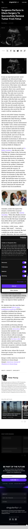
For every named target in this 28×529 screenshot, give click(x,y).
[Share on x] (7, 50)
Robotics (4, 7)
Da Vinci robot (15, 339)
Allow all (14, 286)
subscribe (24, 2)
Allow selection (14, 290)
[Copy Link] (24, 50)
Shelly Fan (26, 417)
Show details (20, 281)
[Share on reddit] (17, 50)
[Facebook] (10, 519)
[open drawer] (2, 2)
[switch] (24, 267)
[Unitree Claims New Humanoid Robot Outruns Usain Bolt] (11, 410)
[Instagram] (16, 519)
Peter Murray (4, 23)
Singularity (16, 370)
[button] (14, 494)
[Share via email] (21, 50)
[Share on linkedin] (14, 50)
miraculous (16, 329)
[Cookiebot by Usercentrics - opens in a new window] (20, 238)
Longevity (9, 370)
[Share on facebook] (10, 50)
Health (3, 370)
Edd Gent (4, 417)
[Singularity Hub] (14, 2)
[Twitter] (13, 519)
